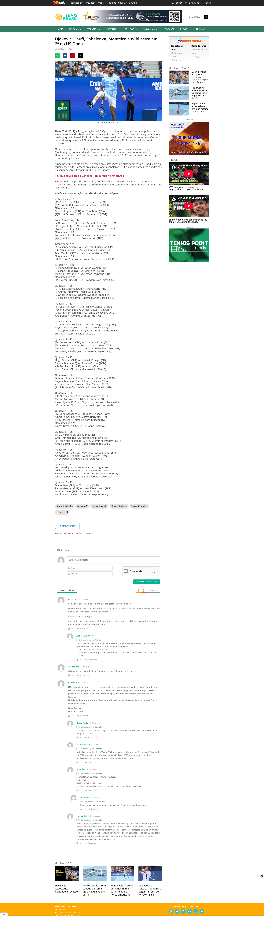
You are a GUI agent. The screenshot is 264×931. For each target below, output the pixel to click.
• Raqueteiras (176, 60)
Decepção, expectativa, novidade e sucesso (66, 888)
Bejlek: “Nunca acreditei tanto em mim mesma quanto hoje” (200, 107)
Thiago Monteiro (139, 506)
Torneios (92, 29)
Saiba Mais (149, 29)
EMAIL (208, 3)
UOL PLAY (122, 3)
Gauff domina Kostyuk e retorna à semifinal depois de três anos (200, 77)
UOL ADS (133, 3)
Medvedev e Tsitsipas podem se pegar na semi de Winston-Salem (149, 890)
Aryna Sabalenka (65, 506)
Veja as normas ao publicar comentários (76, 533)
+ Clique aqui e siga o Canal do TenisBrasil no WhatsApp (89, 175)
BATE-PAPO (194, 3)
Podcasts (168, 29)
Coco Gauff (82, 506)
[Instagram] (183, 911)
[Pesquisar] (206, 17)
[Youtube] (189, 911)
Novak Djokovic (99, 506)
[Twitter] (177, 911)
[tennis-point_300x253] (189, 261)
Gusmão (98, 727)
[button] (57, 55)
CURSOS (112, 3)
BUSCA (179, 3)
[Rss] (202, 911)
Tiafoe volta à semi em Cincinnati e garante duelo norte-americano (122, 890)
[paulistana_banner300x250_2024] (189, 154)
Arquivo (200, 29)
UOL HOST (90, 3)
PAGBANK (102, 3)
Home (60, 29)
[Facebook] (171, 911)
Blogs (183, 29)
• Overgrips (196, 56)
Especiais (111, 29)
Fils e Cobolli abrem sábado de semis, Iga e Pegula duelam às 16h (94, 890)
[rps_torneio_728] (132, 21)
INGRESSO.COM (77, 3)
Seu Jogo (129, 29)
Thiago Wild (62, 512)
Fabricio (98, 640)
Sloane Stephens (119, 506)
